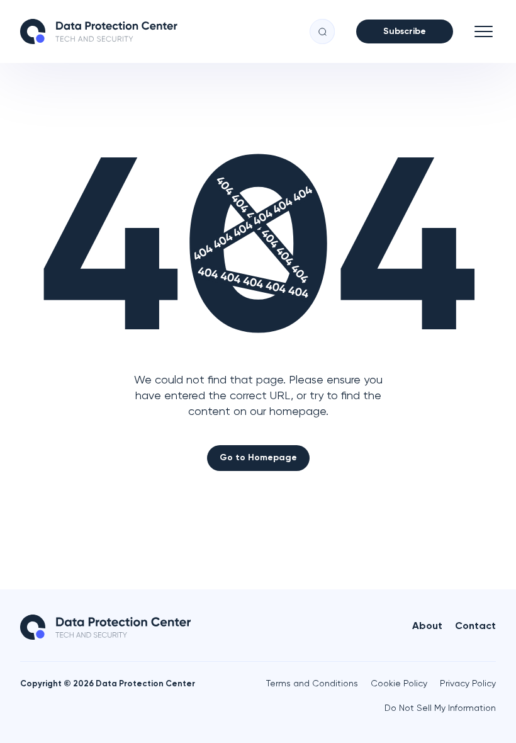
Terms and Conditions (312, 683)
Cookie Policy (399, 683)
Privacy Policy (468, 683)
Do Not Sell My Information (440, 708)
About (427, 626)
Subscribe (404, 31)
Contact (475, 626)
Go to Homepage (258, 457)
